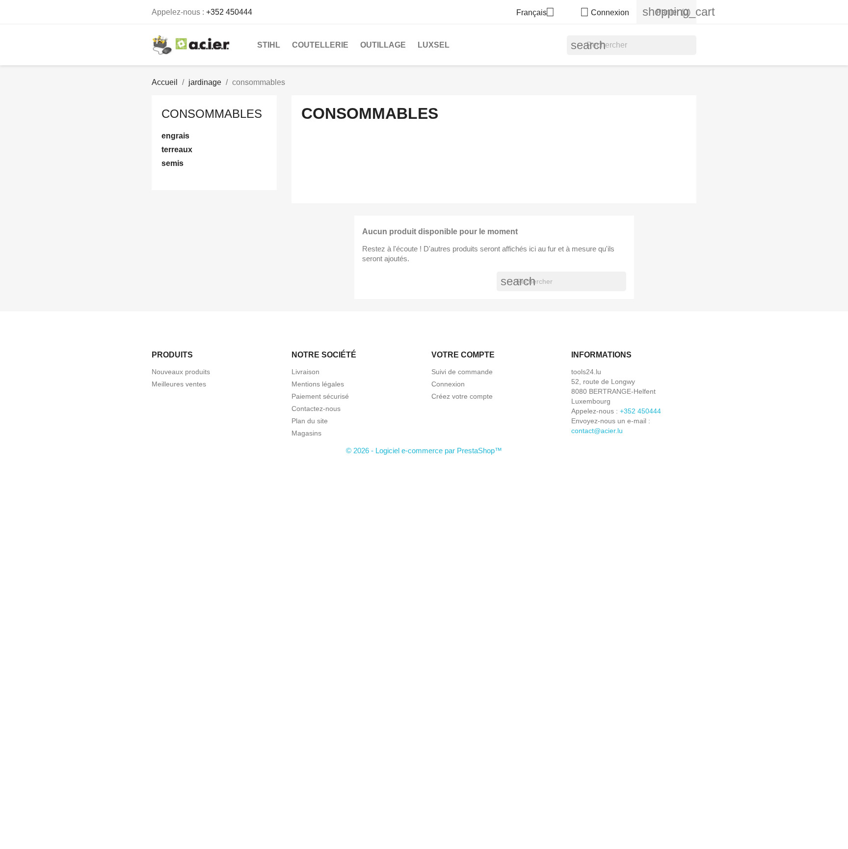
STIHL (268, 45)
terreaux (176, 149)
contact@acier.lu (597, 431)
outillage (383, 45)
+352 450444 (229, 12)
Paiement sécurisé (320, 396)
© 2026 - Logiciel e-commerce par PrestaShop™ (424, 450)
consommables (211, 113)
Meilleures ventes (179, 384)
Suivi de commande (462, 372)
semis (172, 163)
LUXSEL (434, 45)
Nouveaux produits (181, 372)
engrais (175, 136)
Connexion (448, 384)
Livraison (305, 372)
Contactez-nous (316, 408)
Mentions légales (318, 384)
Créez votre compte (462, 396)
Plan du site (310, 421)
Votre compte (463, 355)
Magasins (306, 433)
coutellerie (320, 45)
